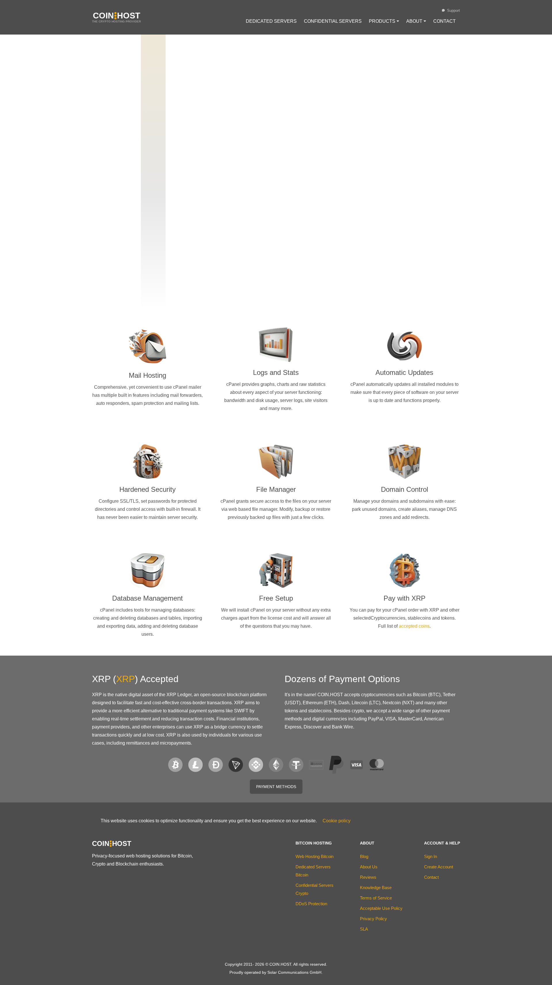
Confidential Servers (333, 21)
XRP (125, 679)
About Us (368, 866)
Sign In (430, 856)
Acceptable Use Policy (381, 908)
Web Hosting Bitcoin (315, 856)
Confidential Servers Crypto (315, 889)
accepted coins (414, 626)
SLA (364, 929)
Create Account (438, 866)
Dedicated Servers (271, 21)
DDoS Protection (311, 903)
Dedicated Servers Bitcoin (313, 870)
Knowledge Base (376, 887)
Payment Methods (276, 786)
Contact (444, 21)
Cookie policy (336, 820)
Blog (364, 856)
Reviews (368, 877)
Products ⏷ (384, 21)
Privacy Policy (373, 918)
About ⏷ (416, 21)
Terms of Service (376, 897)
